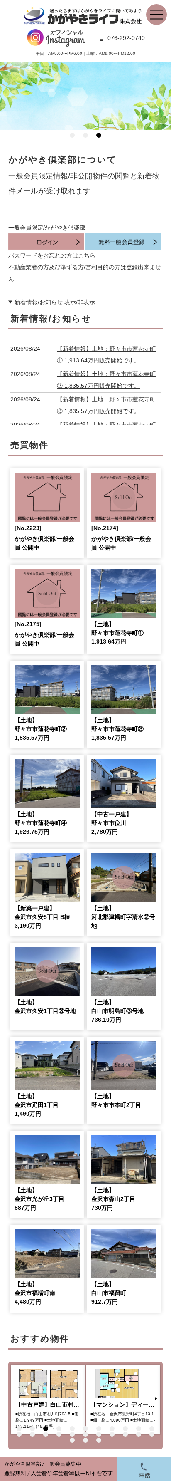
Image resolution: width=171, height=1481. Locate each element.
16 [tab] (72, 1434)
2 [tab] (85, 135)
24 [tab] (85, 1440)
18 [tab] (98, 1434)
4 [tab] (58, 1428)
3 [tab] (98, 135)
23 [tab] (72, 1440)
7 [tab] (98, 1428)
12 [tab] (19, 1434)
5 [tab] (72, 1428)
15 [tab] (58, 1434)
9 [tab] (125, 1428)
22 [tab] (151, 1434)
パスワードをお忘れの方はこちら (51, 255)
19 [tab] (112, 1434)
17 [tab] (85, 1434)
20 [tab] (125, 1434)
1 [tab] (72, 135)
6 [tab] (85, 1428)
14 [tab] (45, 1434)
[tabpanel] (85, 96)
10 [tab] (138, 1428)
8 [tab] (112, 1428)
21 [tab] (138, 1434)
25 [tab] (98, 1440)
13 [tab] (32, 1434)
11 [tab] (151, 1428)
